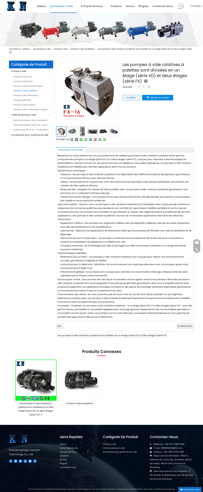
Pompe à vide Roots (23, 81)
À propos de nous (68, 451)
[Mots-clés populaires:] (180, 6)
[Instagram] (30, 461)
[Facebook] (11, 461)
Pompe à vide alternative (26, 95)
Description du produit (71, 149)
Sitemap (148, 489)
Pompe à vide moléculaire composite (32, 109)
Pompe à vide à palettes (25, 90)
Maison (63, 444)
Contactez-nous (68, 467)
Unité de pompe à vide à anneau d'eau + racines (33, 120)
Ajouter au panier (159, 97)
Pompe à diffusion (22, 100)
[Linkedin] (15, 461)
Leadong (170, 489)
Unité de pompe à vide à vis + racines (32, 125)
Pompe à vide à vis (23, 76)
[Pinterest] (35, 461)
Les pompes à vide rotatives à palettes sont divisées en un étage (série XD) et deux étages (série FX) (112, 335)
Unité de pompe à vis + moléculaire (31, 129)
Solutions (64, 455)
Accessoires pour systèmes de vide (120, 451)
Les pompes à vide (69, 448)
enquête (131, 97)
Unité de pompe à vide (23, 114)
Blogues (63, 463)
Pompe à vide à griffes (24, 104)
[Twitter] (20, 461)
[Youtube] (25, 461)
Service (63, 459)
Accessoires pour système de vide (29, 135)
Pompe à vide (18, 71)
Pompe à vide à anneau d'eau (28, 86)
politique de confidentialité (129, 489)
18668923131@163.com (171, 448)
